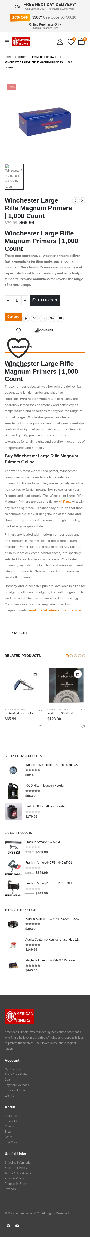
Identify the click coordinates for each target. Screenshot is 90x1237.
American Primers (17, 1032)
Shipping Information (18, 1162)
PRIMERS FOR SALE (15, 709)
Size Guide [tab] (20, 633)
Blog (8, 1131)
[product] (24, 685)
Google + (51, 318)
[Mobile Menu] (8, 42)
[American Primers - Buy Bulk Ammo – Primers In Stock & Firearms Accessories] (21, 41)
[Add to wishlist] (41, 710)
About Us (11, 1116)
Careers (10, 1126)
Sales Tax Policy (16, 1168)
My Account (13, 1069)
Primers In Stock (16, 1183)
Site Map (11, 1142)
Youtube (17, 1225)
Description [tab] (22, 346)
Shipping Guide (15, 1090)
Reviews (10, 1189)
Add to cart (47, 300)
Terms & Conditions (18, 1173)
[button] (67, 656)
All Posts (65, 501)
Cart (7, 1079)
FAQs (8, 1137)
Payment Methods (17, 1085)
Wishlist (10, 1095)
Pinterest (8, 1225)
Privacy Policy (14, 1178)
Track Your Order (16, 1074)
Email (60, 318)
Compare (13, 316)
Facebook (26, 318)
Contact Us (12, 1121)
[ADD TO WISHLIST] (18, 330)
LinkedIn (43, 318)
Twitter (34, 318)
